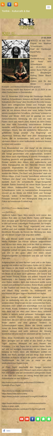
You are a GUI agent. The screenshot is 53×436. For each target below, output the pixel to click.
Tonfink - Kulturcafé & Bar (16, 11)
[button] (11, 431)
